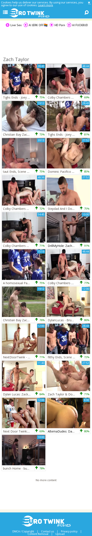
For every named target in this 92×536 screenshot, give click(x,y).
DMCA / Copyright (23, 531)
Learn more (45, 5)
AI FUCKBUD (79, 25)
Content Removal (38, 534)
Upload (60, 534)
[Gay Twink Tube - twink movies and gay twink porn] (46, 13)
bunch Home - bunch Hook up (24, 468)
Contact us (47, 531)
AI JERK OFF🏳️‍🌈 (37, 25)
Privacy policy (69, 531)
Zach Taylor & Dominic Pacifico (70, 394)
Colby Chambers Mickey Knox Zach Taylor (32, 246)
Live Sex (16, 25)
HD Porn (59, 25)
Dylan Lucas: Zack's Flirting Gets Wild (28, 394)
